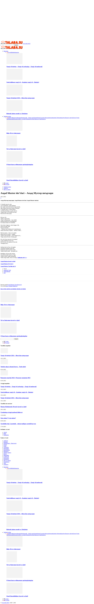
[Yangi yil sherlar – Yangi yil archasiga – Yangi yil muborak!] (14, 63)
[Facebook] (3, 277)
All (7, 52)
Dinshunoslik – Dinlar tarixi (27, 117)
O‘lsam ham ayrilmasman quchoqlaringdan (19, 164)
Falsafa (35, 117)
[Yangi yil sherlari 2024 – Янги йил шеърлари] (14, 95)
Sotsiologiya (29, 119)
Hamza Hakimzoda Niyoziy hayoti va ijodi (13, 406)
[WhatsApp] (13, 277)
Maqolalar (6, 51)
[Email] (24, 277)
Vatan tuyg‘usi (37, 119)
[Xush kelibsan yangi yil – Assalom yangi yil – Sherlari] (14, 79)
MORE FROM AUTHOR (19, 289)
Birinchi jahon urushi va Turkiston (17, 113)
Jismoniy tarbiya (69, 117)
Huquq (47, 117)
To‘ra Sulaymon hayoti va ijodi (15, 149)
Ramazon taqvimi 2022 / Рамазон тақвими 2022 (15, 378)
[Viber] (46, 277)
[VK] (35, 277)
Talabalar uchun (7, 116)
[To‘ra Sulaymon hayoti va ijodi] (11, 146)
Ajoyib (9, 52)
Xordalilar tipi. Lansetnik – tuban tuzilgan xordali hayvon (18, 423)
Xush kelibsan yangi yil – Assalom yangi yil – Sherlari (22, 82)
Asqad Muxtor (7, 271)
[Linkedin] (19, 277)
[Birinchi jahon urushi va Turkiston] (14, 110)
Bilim (12, 52)
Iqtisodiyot (62, 117)
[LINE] (40, 277)
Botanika (19, 117)
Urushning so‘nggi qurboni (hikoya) (11, 412)
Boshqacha (16, 52)
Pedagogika (10, 119)
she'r (5, 272)
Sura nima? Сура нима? (8, 418)
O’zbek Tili (6, 456)
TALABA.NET (5, 602)
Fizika (38, 117)
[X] (8, 277)
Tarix (33, 119)
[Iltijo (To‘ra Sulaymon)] (14, 130)
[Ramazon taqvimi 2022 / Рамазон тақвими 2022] (4, 375)
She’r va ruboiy (22, 119)
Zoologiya (43, 119)
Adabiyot (10, 117)
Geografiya (42, 117)
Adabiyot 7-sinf (7, 270)
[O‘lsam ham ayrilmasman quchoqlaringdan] (14, 161)
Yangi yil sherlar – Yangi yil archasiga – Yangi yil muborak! (24, 66)
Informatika (51, 117)
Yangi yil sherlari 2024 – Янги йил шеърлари (20, 98)
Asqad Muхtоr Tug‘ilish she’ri (15, 284)
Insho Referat (57, 117)
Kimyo (74, 117)
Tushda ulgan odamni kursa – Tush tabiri (13, 366)
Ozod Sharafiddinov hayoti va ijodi (17, 180)
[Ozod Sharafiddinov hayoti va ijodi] (14, 177)
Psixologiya (16, 119)
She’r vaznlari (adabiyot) (11, 286)
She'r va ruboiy (7, 189)
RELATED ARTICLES (7, 289)
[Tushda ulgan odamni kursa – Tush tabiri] (4, 363)
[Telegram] (30, 277)
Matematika (6, 455)
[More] (51, 277)
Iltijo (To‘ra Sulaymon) (13, 133)
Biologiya (14, 117)
